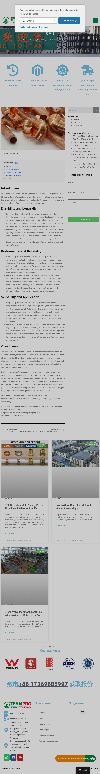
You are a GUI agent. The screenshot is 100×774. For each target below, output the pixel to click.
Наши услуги (44, 730)
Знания (76, 119)
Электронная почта (76, 192)
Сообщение (72, 202)
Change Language (69, 20)
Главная (26, 40)
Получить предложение (48, 741)
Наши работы (44, 724)
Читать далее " (10, 533)
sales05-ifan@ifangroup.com (29, 413)
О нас (41, 718)
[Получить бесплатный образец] (92, 758)
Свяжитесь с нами (46, 735)
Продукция (77, 125)
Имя (70, 182)
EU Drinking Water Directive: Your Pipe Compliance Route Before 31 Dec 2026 (85, 158)
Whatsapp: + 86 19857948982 (12, 416)
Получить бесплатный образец (73, 758)
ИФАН (3, 372)
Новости (76, 122)
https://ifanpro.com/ (13, 410)
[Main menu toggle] (95, 20)
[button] (82, 712)
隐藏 (16, 163)
